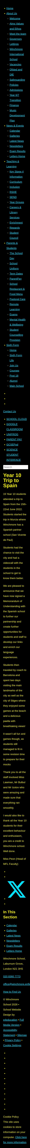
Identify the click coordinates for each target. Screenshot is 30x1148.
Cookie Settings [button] (12, 1045)
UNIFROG (12, 434)
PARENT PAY (14, 439)
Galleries (11, 930)
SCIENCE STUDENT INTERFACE (13, 454)
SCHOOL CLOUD (16, 419)
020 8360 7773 (11, 976)
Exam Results (14, 945)
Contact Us (9, 411)
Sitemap (22, 1035)
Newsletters (13, 940)
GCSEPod (12, 444)
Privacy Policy (13, 1040)
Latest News (13, 935)
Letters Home (14, 950)
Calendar (11, 925)
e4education (10, 1019)
